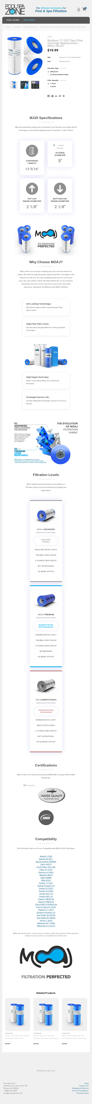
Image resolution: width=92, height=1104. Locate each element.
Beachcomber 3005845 (46, 862)
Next (43, 84)
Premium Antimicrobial (59, 74)
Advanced (54, 71)
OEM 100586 (46, 878)
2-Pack (53, 86)
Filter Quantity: (56, 80)
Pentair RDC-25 (46, 896)
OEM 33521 (46, 880)
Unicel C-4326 (46, 921)
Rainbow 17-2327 (46, 910)
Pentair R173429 (46, 891)
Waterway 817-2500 (46, 923)
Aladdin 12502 (46, 856)
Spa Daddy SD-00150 (46, 915)
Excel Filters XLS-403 (46, 867)
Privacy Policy (83, 1093)
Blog (87, 1083)
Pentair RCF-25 (46, 894)
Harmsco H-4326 (45, 872)
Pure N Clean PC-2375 (46, 907)
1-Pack (53, 83)
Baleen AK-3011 (46, 859)
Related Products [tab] (46, 993)
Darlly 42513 (46, 864)
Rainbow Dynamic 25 (46, 913)
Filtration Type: (56, 68)
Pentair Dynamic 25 (46, 886)
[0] (84, 10)
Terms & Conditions (80, 1091)
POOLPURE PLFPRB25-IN (46, 904)
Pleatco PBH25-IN (46, 899)
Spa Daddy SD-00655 (46, 918)
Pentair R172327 (46, 888)
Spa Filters (29, 20)
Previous (5, 84)
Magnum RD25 (46, 875)
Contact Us (84, 1086)
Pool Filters (13, 20)
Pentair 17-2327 (46, 883)
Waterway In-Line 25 (46, 926)
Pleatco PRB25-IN (46, 902)
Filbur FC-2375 (45, 870)
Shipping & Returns (80, 1088)
